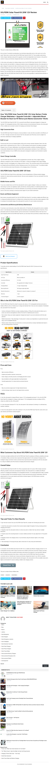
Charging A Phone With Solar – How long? (10, 753)
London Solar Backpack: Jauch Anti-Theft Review (16, 734)
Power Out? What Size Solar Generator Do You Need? (17, 730)
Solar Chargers (4, 636)
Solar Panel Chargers (9, 8)
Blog (2, 627)
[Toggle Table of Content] (13, 110)
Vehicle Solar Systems (38, 595)
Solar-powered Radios (6, 658)
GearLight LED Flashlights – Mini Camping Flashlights (17, 685)
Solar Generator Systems (7, 644)
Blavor (2, 624)
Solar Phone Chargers (6, 648)
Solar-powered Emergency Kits (8, 655)
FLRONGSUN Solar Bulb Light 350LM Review (15, 672)
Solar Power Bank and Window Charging (10, 758)
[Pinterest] (24, 18)
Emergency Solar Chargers (26, 764)
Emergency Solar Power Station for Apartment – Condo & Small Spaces (23, 597)
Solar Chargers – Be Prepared (12, 717)
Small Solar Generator (6, 756)
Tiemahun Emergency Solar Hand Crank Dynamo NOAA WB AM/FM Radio (21, 679)
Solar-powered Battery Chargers (8, 653)
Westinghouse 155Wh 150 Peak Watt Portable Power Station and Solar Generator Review (25, 704)
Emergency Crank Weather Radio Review (14, 723)
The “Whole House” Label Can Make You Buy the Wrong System (19, 711)
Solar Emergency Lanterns (7, 639)
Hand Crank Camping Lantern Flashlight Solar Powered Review (19, 698)
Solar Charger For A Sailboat (7, 610)
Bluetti (2, 629)
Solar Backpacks (5, 634)
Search (2, 663)
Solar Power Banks (5, 651)
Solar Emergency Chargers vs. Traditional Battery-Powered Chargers (24, 603)
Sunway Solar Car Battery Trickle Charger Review (16, 691)
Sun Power (3, 14)
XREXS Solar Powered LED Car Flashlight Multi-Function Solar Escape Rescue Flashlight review (26, 740)
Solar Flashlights (5, 641)
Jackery (3, 632)
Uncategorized (4, 660)
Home (3, 8)
